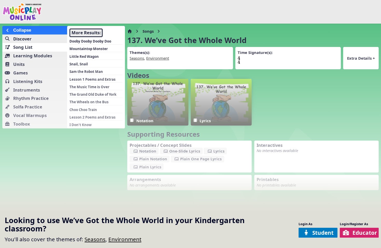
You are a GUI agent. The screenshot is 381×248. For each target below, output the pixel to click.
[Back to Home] (64, 11)
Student (323, 232)
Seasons (94, 239)
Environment (124, 239)
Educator (364, 232)
